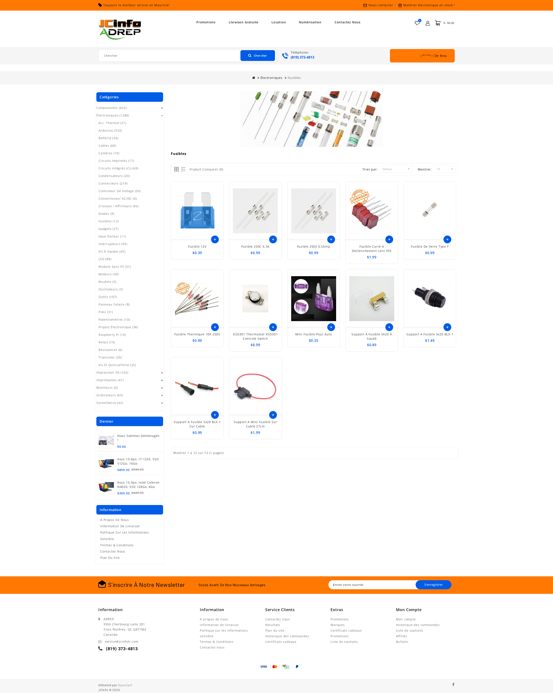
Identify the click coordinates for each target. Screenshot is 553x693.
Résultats (272, 625)
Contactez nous (348, 22)
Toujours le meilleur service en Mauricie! (136, 5)
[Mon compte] (428, 22)
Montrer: (425, 169)
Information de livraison (120, 526)
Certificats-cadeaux (280, 642)
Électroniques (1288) (112, 115)
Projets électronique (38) (118, 327)
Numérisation (310, 22)
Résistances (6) (110, 350)
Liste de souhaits (344, 642)
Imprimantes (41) (110, 380)
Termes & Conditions (117, 545)
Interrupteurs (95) (113, 244)
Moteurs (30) (109, 274)
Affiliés (401, 636)
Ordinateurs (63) (109, 395)
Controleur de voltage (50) (120, 191)
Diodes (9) (106, 214)
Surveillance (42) (109, 403)
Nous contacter (381, 5)
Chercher (260, 55)
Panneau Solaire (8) (114, 304)
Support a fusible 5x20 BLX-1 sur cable (197, 424)
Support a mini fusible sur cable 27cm (255, 424)
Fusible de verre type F (430, 246)
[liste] (182, 169)
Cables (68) (107, 145)
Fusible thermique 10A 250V (197, 334)
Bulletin (402, 642)
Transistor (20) (110, 357)
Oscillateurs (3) (111, 289)
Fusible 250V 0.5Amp (313, 246)
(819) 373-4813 (302, 57)
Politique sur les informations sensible (124, 535)
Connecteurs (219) (113, 183)
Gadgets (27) (109, 229)
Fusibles (294, 78)
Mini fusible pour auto (313, 334)
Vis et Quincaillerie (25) (117, 365)
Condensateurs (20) (114, 176)
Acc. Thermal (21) (112, 123)
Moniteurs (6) (107, 388)
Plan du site (110, 558)
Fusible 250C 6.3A (255, 246)
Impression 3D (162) (112, 372)
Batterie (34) (108, 138)
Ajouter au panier (215, 239)
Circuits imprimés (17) (116, 161)
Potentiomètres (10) (114, 319)
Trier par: (370, 169)
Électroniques (272, 78)
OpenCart (125, 685)
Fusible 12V (197, 246)
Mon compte (406, 619)
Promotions (206, 22)
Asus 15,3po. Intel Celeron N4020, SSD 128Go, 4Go (138, 484)
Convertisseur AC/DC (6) (118, 198)
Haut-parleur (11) (112, 236)
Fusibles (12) (109, 221)
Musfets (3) (107, 282)
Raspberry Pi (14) (112, 335)
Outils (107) (108, 297)
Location (279, 22)
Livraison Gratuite (243, 22)
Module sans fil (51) (115, 266)
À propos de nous (114, 520)
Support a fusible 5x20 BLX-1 (429, 334)
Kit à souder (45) (112, 251)
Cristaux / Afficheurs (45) (119, 206)
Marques (338, 625)
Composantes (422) (111, 108)
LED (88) (105, 259)
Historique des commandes (287, 636)
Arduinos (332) (110, 130)
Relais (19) (107, 342)
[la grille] (177, 169)
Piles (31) (106, 312)
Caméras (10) (109, 153)
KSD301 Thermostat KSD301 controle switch (255, 336)
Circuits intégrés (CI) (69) (118, 168)
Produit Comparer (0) (206, 169)
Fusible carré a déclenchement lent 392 (372, 248)
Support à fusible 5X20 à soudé (371, 336)
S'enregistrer (433, 585)
